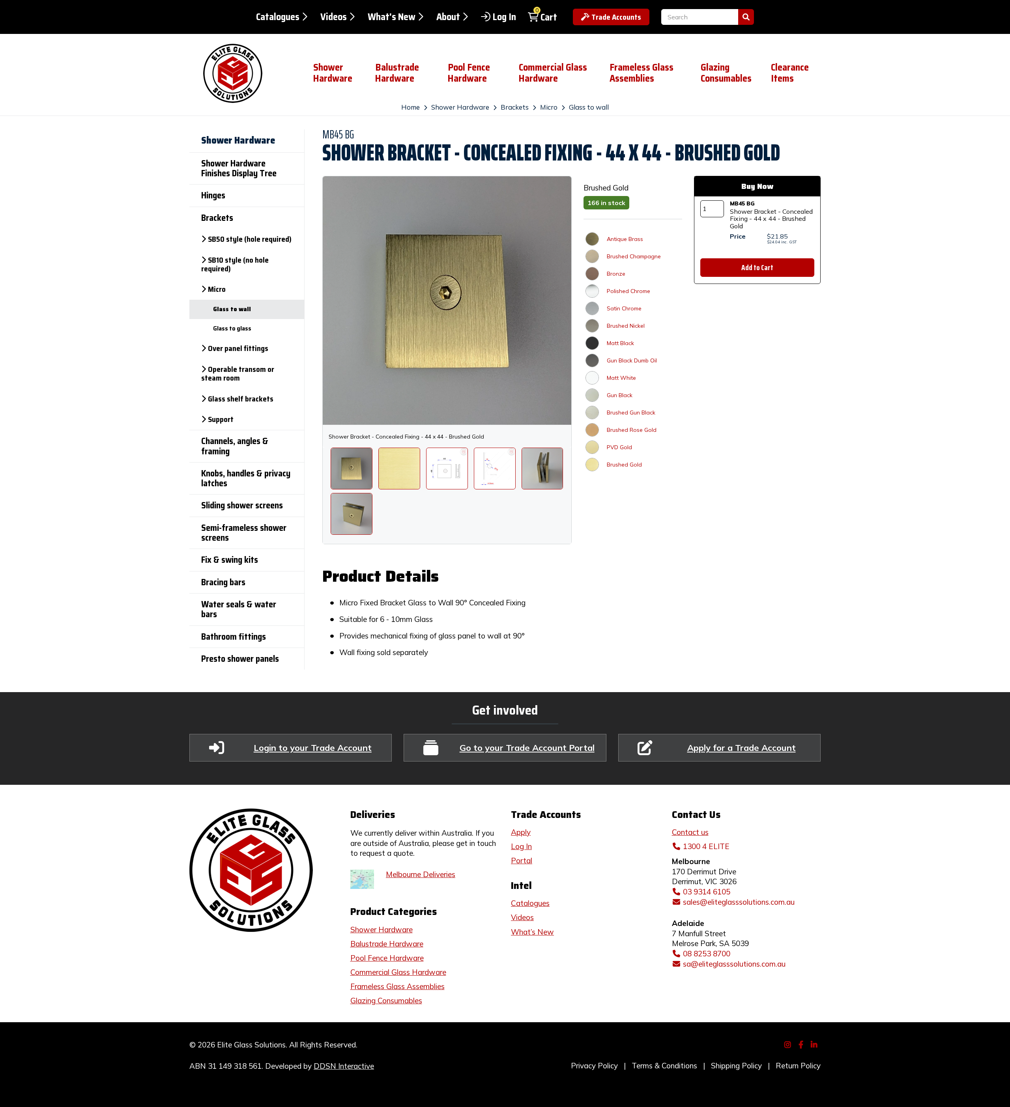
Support (221, 419)
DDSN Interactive (344, 1066)
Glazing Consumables (726, 73)
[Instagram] (789, 1044)
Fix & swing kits (229, 560)
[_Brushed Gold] (399, 468)
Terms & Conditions (664, 1065)
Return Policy (798, 1065)
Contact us (690, 832)
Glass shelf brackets (240, 399)
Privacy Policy (594, 1065)
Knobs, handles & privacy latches (245, 478)
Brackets (515, 107)
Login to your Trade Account (313, 747)
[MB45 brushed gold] (351, 514)
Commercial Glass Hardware (553, 73)
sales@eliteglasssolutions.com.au (739, 902)
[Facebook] (802, 1044)
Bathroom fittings (233, 637)
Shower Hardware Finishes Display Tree (239, 168)
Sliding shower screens (242, 505)
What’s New (532, 932)
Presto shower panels (240, 659)
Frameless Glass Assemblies (641, 73)
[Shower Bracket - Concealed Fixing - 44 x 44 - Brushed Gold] (351, 468)
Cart (549, 17)
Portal (521, 860)
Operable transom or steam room (237, 373)
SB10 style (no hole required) (235, 264)
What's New (391, 16)
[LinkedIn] (815, 1044)
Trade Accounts (616, 17)
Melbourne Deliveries (420, 874)
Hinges (213, 195)
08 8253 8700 (706, 953)
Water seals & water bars (238, 609)
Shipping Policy (736, 1065)
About (448, 16)
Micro (548, 107)
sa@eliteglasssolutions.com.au (734, 964)
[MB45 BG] (542, 468)
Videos (333, 16)
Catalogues (277, 16)
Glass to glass (232, 328)
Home (410, 107)
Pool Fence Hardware (469, 73)
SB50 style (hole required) (250, 239)
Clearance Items (790, 73)
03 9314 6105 (706, 891)
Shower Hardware (332, 73)
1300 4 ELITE (706, 846)
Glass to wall (589, 107)
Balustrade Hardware (397, 73)
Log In (504, 16)
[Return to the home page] (245, 73)
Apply (521, 832)
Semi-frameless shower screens (243, 533)
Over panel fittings (238, 348)
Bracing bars (223, 582)
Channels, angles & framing (234, 446)
